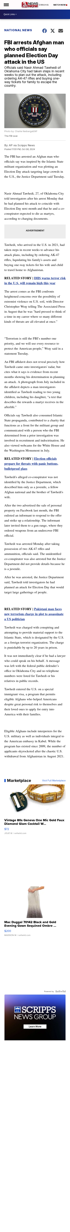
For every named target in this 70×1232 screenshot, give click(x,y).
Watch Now (59, 5)
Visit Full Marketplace (54, 780)
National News (18, 30)
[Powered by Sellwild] (60, 991)
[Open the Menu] (6, 5)
